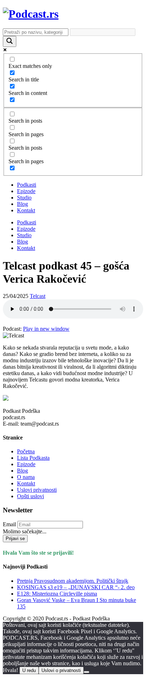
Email (9, 524)
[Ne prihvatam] (86, 672)
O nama (26, 477)
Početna (26, 451)
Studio (24, 197)
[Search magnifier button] (9, 41)
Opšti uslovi (30, 496)
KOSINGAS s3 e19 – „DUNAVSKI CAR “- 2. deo (76, 587)
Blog (22, 204)
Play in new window (46, 329)
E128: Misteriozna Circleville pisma (57, 594)
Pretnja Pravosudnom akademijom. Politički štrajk (72, 581)
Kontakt (26, 210)
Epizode (26, 191)
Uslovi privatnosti (37, 490)
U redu (29, 670)
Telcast (37, 296)
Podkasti (26, 185)
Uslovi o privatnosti (61, 670)
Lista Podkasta (33, 458)
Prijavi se (15, 538)
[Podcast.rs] (30, 13)
